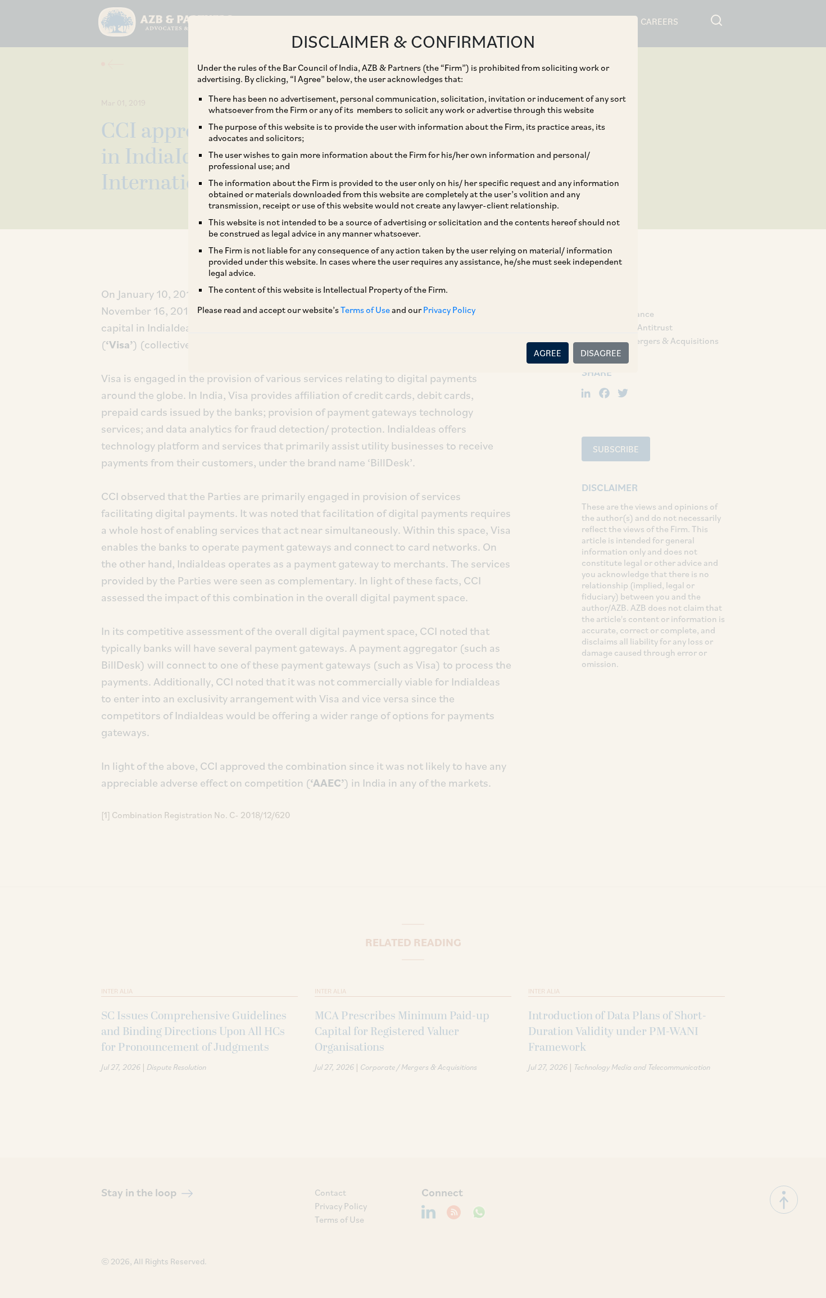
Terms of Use (365, 309)
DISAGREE (600, 352)
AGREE (547, 352)
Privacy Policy (449, 309)
